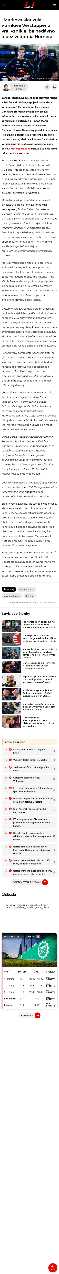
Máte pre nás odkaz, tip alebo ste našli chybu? (31, 602)
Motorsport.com (20, 148)
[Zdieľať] (47, 87)
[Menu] (55, 5)
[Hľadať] (4, 5)
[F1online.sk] (29, 5)
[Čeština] (54, 87)
